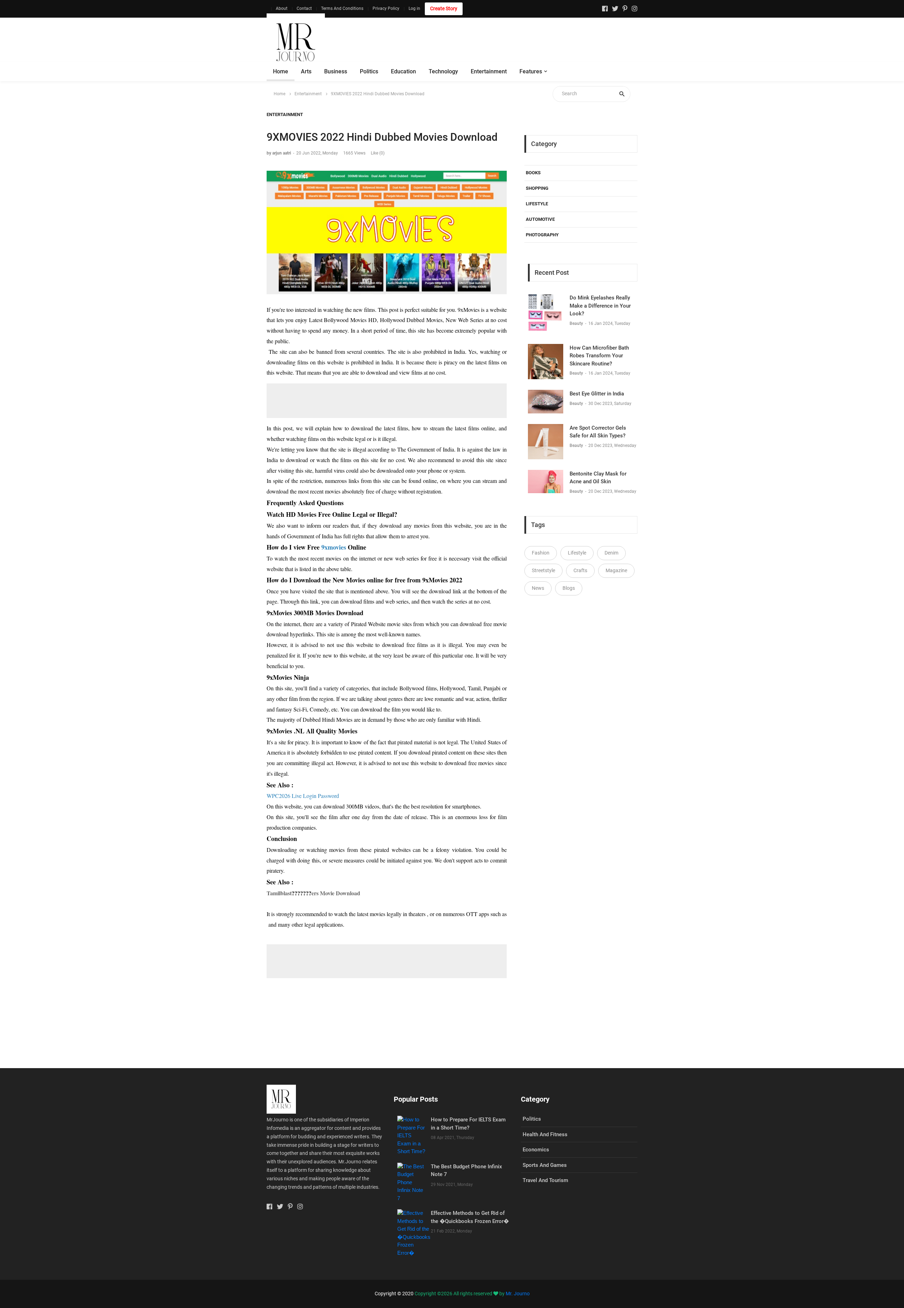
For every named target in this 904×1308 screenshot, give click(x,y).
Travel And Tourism (545, 1180)
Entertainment (489, 71)
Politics (369, 71)
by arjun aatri (279, 153)
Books (533, 172)
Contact (304, 8)
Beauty (577, 323)
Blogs (569, 588)
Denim (611, 553)
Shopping (537, 188)
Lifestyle (537, 203)
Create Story (443, 8)
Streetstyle (543, 570)
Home (280, 71)
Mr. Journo (518, 1293)
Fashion (540, 553)
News (538, 588)
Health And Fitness (545, 1134)
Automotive (540, 219)
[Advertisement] (508, 42)
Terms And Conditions (342, 8)
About (281, 8)
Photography (542, 234)
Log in (414, 8)
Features (530, 71)
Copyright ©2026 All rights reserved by (460, 1293)
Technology (443, 71)
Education (403, 71)
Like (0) (378, 153)
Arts (306, 71)
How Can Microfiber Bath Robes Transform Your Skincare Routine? (599, 356)
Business (335, 71)
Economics (536, 1149)
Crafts (580, 570)
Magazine (616, 570)
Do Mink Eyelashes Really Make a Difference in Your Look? (600, 306)
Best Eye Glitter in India (597, 393)
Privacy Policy (386, 8)
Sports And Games (545, 1165)
